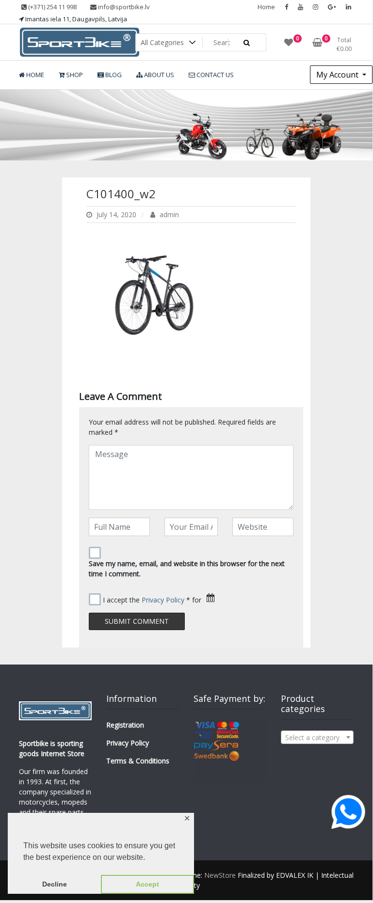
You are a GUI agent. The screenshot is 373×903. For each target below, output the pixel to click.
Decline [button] (54, 884)
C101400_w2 (121, 194)
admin (168, 214)
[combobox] (317, 737)
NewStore (220, 875)
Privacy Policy (163, 599)
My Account (338, 74)
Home (266, 6)
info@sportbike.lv (123, 6)
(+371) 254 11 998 (52, 6)
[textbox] (317, 738)
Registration (125, 724)
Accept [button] (147, 884)
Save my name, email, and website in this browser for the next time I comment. (187, 568)
